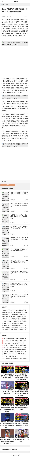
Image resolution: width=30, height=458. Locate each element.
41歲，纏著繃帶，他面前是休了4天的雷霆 (14, 343)
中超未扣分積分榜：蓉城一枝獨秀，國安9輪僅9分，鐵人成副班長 (19, 239)
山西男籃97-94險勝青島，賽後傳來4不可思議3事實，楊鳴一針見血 (19, 216)
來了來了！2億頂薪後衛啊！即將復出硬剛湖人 (15, 345)
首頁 (3, 4)
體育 (7, 4)
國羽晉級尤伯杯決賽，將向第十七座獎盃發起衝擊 (16, 340)
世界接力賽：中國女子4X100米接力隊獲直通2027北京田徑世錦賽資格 (19, 285)
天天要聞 (16, 1)
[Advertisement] (15, 61)
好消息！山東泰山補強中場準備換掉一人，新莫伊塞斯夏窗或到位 (19, 296)
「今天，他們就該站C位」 (10, 356)
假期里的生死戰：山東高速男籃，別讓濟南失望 (14, 323)
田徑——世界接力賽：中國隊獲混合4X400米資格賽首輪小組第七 (19, 205)
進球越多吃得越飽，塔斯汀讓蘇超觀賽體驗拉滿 (14, 310)
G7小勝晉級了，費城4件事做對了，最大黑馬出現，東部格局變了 (19, 228)
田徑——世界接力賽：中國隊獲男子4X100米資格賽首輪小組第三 (19, 194)
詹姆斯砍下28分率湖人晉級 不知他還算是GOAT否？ (15, 329)
